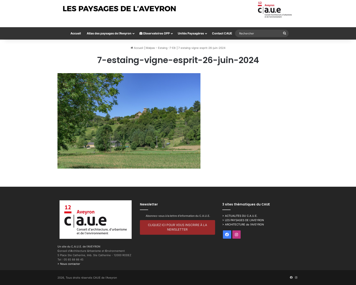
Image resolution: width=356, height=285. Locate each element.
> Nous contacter (68, 263)
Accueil (75, 33)
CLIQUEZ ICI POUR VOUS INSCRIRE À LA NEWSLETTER (177, 227)
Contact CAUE (222, 33)
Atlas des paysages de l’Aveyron (109, 33)
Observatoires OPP (156, 33)
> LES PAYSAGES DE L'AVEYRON (243, 220)
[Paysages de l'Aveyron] (178, 9)
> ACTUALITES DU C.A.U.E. (240, 215)
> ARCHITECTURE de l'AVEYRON (243, 224)
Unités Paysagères (191, 33)
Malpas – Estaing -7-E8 (161, 47)
